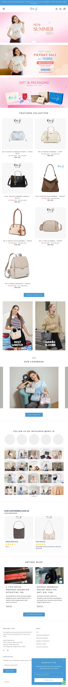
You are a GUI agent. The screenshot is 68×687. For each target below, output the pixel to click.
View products (34, 414)
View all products (34, 295)
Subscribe (49, 680)
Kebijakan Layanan (41, 644)
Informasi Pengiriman (42, 638)
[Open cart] (64, 9)
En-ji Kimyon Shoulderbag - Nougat (50, 196)
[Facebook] (3, 650)
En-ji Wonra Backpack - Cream (17, 283)
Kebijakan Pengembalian (43, 641)
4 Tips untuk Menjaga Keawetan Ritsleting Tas (17, 589)
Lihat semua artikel (34, 614)
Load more (34, 496)
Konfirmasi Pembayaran (42, 635)
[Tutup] (63, 660)
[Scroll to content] (34, 42)
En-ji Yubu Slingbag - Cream (50, 241)
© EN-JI (6, 682)
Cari (37, 632)
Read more (9, 606)
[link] (10, 453)
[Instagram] (7, 650)
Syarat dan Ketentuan (42, 647)
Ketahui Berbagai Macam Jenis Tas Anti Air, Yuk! (48, 589)
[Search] (60, 9)
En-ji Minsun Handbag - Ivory (50, 151)
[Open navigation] (4, 9)
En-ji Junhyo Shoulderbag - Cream (17, 241)
